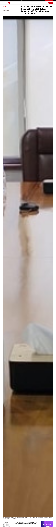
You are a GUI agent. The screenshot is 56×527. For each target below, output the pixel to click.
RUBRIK (23, 2)
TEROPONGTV (37, 2)
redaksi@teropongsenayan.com (8, 0)
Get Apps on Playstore (49, 0)
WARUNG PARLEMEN (29, 2)
